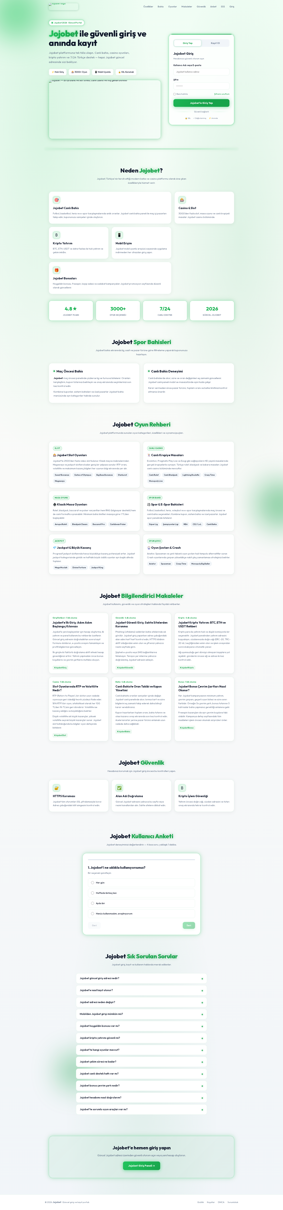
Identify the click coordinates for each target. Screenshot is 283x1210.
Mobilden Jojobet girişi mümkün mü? (101, 1014)
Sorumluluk (233, 1202)
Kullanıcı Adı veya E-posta (187, 65)
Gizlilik (200, 1202)
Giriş (231, 6)
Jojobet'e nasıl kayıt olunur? (96, 990)
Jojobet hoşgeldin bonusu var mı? (100, 1025)
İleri (189, 925)
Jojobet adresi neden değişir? (97, 1002)
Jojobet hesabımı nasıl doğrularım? (100, 1097)
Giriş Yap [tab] (188, 43)
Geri (94, 925)
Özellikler (148, 6)
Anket (213, 6)
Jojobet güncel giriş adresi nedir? (99, 978)
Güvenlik (201, 6)
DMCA (221, 1202)
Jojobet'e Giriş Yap (201, 103)
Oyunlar (172, 6)
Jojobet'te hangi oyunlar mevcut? (99, 1049)
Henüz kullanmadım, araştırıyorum (114, 913)
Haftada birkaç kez (106, 892)
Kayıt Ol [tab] (215, 43)
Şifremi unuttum (221, 94)
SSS (223, 6)
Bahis (161, 6)
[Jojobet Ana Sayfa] (63, 6)
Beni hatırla (182, 94)
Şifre (175, 79)
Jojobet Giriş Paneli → (141, 1165)
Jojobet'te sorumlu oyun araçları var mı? (104, 1109)
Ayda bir (100, 903)
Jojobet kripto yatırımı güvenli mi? (100, 1037)
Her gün (100, 882)
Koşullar (211, 1202)
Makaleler (186, 6)
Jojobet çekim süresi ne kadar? (98, 1061)
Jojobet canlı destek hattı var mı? (99, 1073)
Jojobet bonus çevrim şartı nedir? (100, 1085)
